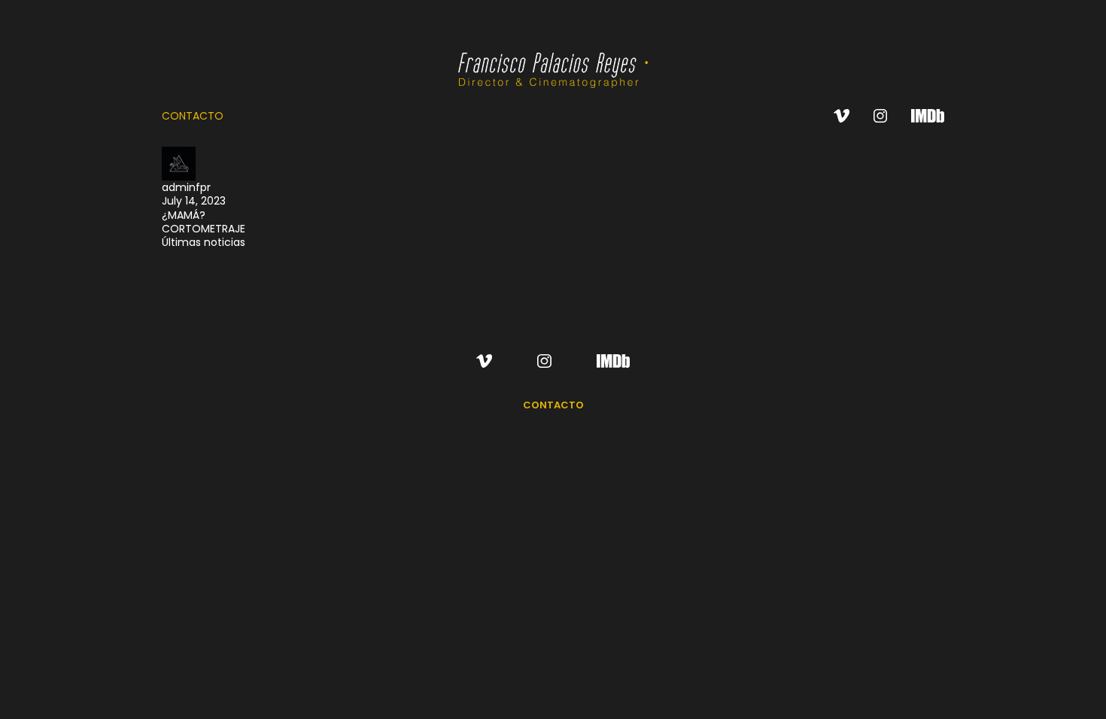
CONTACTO (192, 115)
